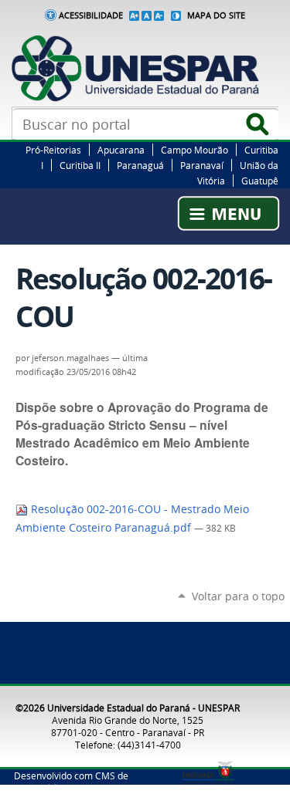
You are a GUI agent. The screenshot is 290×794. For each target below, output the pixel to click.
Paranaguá (140, 165)
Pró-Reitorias (53, 150)
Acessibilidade (91, 15)
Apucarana (121, 150)
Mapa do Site (216, 15)
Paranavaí (201, 165)
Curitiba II (80, 165)
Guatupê (259, 180)
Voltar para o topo (238, 596)
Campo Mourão (194, 150)
